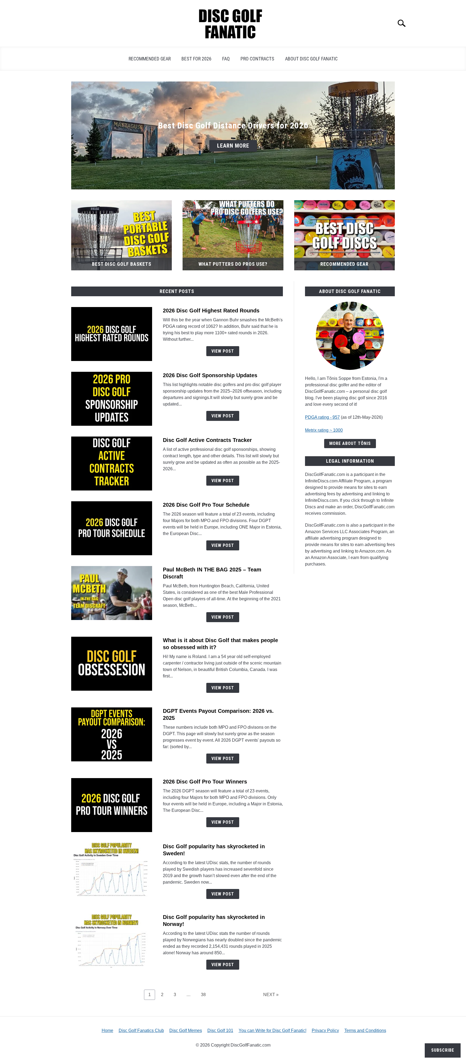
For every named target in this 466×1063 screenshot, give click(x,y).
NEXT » (271, 994)
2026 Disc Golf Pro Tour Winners (205, 782)
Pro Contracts (257, 59)
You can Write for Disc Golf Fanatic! (272, 1030)
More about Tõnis (350, 443)
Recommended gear (150, 59)
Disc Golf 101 (220, 1030)
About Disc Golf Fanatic (311, 59)
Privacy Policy (325, 1030)
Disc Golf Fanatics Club (141, 1030)
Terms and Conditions (365, 1030)
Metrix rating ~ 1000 (324, 430)
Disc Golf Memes (185, 1030)
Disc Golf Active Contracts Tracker (207, 440)
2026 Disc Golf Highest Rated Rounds (211, 311)
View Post (222, 351)
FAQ (226, 59)
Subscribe (442, 1050)
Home (107, 1030)
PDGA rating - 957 (322, 417)
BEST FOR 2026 (196, 59)
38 (205, 994)
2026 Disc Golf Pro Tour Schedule (206, 505)
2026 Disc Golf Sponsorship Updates (210, 375)
